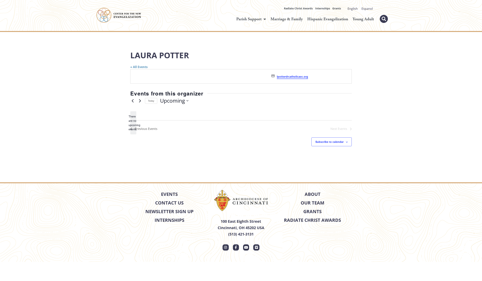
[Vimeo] (256, 247)
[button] (384, 19)
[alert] (133, 122)
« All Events (139, 67)
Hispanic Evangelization (327, 19)
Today (151, 100)
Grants (336, 8)
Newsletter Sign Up (169, 211)
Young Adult (363, 19)
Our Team (312, 202)
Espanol (367, 9)
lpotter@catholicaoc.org (292, 77)
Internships (322, 8)
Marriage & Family (287, 19)
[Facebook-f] (236, 247)
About (312, 194)
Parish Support (249, 19)
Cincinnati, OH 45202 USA (241, 227)
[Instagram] (226, 247)
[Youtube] (246, 247)
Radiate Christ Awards (298, 8)
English (353, 9)
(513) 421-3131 (241, 234)
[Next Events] (140, 100)
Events (169, 194)
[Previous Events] (132, 100)
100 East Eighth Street (241, 221)
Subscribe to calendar (329, 142)
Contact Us (169, 202)
